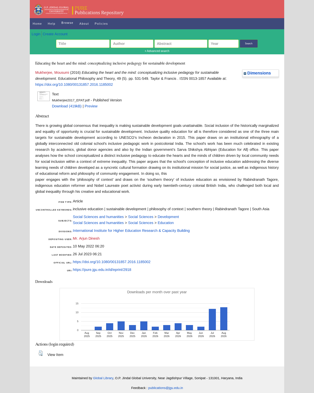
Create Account (55, 34)
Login (36, 34)
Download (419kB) (67, 106)
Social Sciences (140, 217)
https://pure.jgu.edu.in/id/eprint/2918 (102, 270)
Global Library (103, 378)
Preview (91, 106)
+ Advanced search (157, 51)
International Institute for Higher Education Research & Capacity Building (131, 231)
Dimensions (258, 73)
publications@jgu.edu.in (165, 388)
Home (37, 23)
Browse (67, 22)
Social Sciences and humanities (98, 217)
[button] (41, 353)
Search (248, 43)
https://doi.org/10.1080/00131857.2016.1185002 (74, 84)
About (84, 23)
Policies (101, 23)
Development (168, 217)
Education (166, 223)
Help (51, 23)
